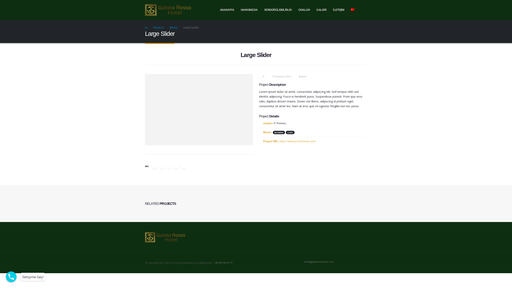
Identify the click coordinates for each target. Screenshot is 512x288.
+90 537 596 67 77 (223, 262)
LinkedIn (169, 166)
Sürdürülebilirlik (278, 9)
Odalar (304, 9)
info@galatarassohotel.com (319, 261)
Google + (176, 166)
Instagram (356, 262)
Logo (290, 132)
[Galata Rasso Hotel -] (168, 10)
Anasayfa (227, 9)
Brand (302, 76)
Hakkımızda (249, 9)
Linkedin (364, 262)
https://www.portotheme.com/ (297, 141)
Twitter (162, 166)
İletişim (338, 9)
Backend (278, 132)
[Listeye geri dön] (147, 56)
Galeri (321, 9)
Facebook (155, 166)
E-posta (183, 166)
